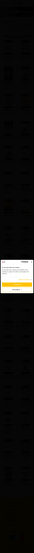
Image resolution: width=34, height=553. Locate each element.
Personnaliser (16, 289)
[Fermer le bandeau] (31, 262)
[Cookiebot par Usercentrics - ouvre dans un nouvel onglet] (21, 262)
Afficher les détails (24, 279)
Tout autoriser (17, 284)
